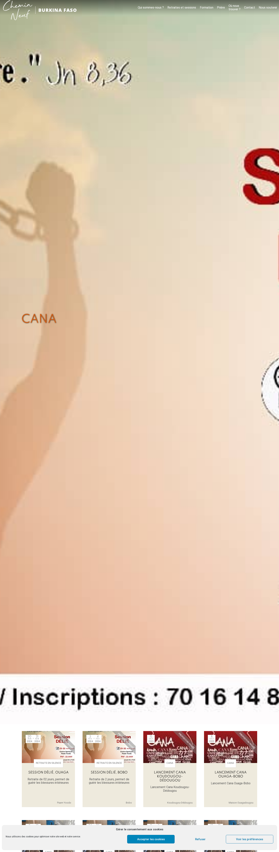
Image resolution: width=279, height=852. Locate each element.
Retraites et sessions (181, 7)
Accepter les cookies (151, 839)
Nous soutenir (268, 7)
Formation (206, 7)
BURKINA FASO (57, 10)
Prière (221, 7)
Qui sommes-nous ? (151, 7)
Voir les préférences (249, 839)
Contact (249, 7)
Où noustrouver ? (234, 7)
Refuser (200, 839)
